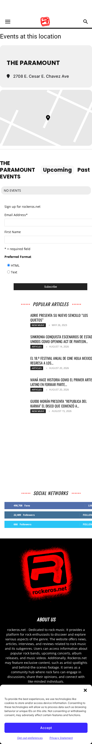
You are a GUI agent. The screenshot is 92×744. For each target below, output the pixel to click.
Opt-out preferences (30, 738)
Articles (37, 346)
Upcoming (57, 170)
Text (14, 272)
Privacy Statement (61, 738)
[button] (85, 690)
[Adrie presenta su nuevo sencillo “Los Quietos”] (15, 321)
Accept (46, 728)
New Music (38, 325)
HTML (15, 265)
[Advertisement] (46, 7)
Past (83, 170)
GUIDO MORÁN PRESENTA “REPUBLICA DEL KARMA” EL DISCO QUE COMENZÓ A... (58, 404)
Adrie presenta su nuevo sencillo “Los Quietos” (59, 318)
